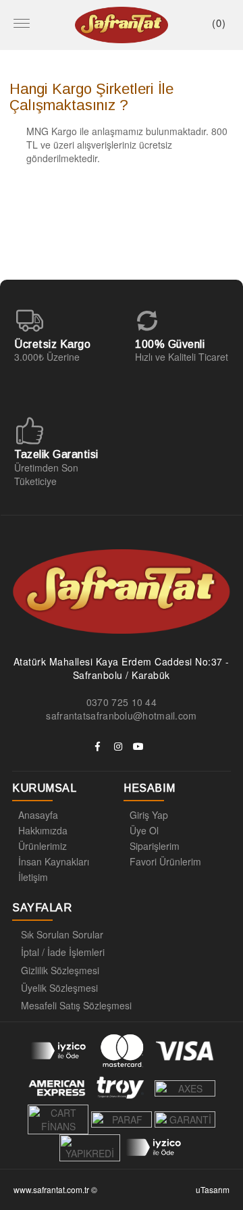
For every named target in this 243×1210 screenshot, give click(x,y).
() (219, 23)
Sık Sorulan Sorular (62, 934)
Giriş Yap (149, 815)
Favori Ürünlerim (165, 861)
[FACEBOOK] (98, 746)
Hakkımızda (43, 830)
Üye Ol (144, 830)
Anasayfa (38, 815)
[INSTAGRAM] (118, 746)
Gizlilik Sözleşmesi (60, 970)
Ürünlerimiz (42, 846)
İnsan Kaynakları (53, 861)
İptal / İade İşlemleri (63, 952)
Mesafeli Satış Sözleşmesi (76, 1005)
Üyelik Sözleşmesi (59, 987)
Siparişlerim (155, 846)
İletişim (33, 877)
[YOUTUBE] (138, 746)
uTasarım (213, 1189)
